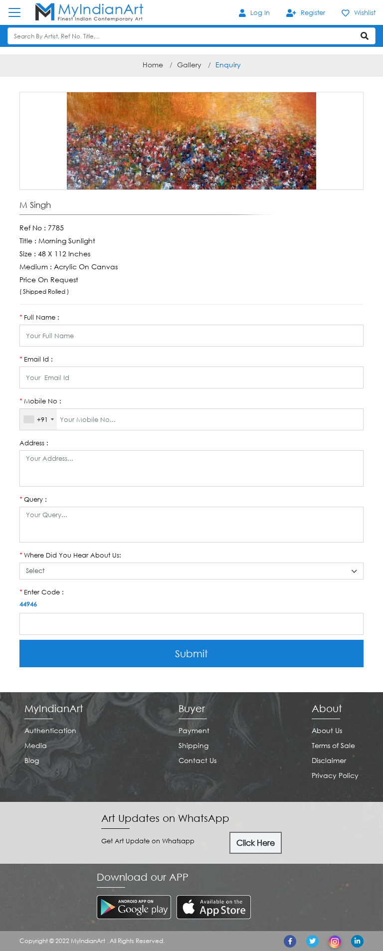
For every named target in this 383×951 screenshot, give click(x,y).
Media (35, 745)
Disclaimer (329, 760)
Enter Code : (41, 592)
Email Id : (36, 359)
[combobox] (38, 419)
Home (153, 64)
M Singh (35, 205)
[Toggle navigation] (19, 12)
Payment (194, 730)
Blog (31, 760)
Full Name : (39, 317)
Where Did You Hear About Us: (70, 555)
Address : (33, 443)
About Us (327, 730)
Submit (191, 653)
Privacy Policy (335, 775)
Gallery (189, 64)
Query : (33, 499)
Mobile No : (40, 401)
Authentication (50, 730)
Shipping (193, 745)
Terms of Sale (333, 745)
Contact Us (197, 760)
